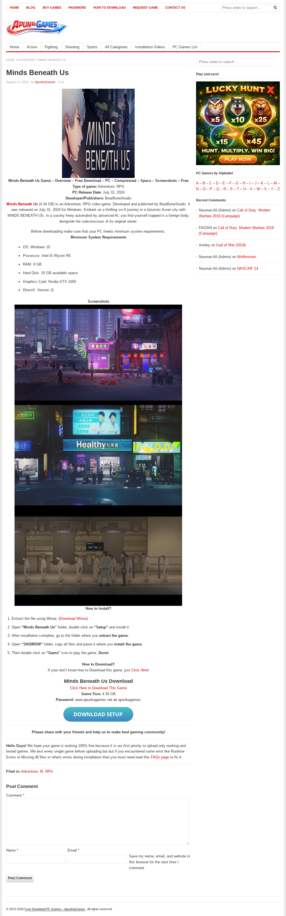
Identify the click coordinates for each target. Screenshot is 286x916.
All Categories (116, 47)
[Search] (275, 7)
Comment (15, 795)
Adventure (26, 59)
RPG (49, 771)
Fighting (51, 47)
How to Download (109, 7)
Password (77, 7)
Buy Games (52, 7)
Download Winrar (73, 618)
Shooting (72, 47)
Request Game (145, 7)
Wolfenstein (246, 257)
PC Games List (185, 47)
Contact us (175, 7)
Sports (92, 47)
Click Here (139, 670)
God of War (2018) (231, 245)
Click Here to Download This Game (98, 688)
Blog (30, 7)
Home (14, 7)
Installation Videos (150, 47)
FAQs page (160, 757)
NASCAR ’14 (247, 268)
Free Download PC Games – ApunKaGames (55, 909)
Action (32, 47)
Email (73, 850)
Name (12, 850)
